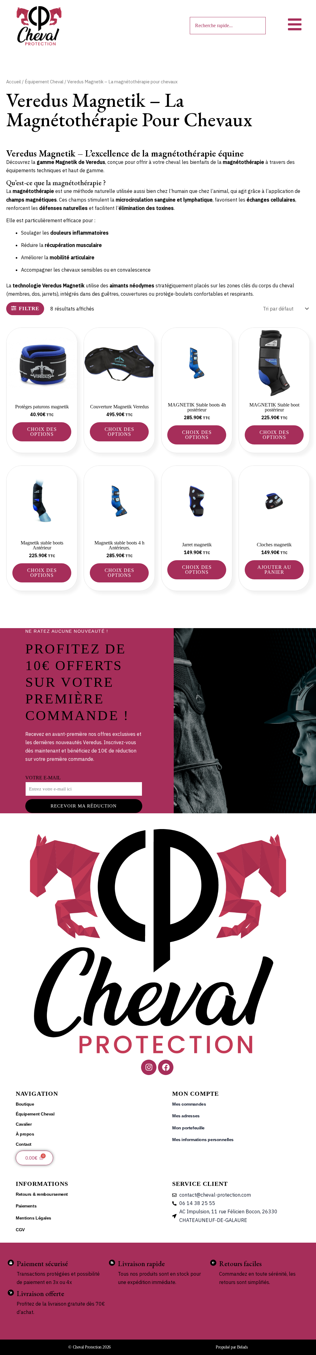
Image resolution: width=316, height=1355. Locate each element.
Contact (23, 1144)
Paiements (26, 1205)
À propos (25, 1134)
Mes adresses (186, 1115)
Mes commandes (189, 1104)
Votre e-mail (43, 777)
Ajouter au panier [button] (274, 570)
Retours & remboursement (42, 1194)
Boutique (25, 1104)
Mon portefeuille (188, 1127)
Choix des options (42, 432)
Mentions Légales (33, 1217)
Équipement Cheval (44, 82)
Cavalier (23, 1124)
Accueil (13, 82)
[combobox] (228, 25)
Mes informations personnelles (203, 1139)
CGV (20, 1229)
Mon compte (195, 1093)
